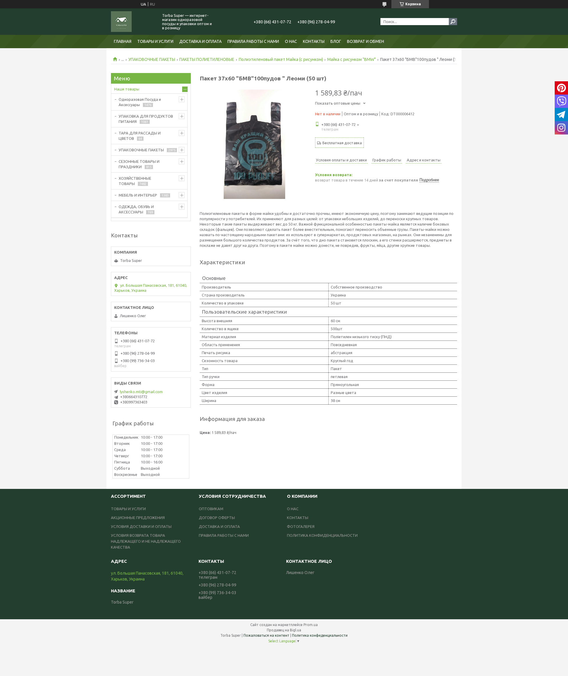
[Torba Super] (133, 21)
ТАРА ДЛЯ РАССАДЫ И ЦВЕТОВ (140, 135)
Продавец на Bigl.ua (284, 630)
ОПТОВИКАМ (211, 509)
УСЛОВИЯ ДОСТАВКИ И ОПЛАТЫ (141, 526)
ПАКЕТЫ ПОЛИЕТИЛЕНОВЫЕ (206, 59)
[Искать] (453, 21)
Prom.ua (311, 625)
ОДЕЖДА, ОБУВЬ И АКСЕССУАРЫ (136, 209)
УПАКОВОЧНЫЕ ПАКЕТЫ (151, 59)
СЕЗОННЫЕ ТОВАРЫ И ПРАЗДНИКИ (139, 164)
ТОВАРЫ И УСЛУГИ (155, 41)
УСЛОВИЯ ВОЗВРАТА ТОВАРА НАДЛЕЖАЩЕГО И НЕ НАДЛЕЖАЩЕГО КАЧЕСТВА (146, 541)
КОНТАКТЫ (314, 41)
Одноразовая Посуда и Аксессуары (140, 102)
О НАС (291, 41)
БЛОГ (335, 41)
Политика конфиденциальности (320, 635)
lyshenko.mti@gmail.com (141, 392)
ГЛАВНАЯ (122, 41)
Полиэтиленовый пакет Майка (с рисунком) (281, 59)
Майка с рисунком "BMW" (351, 59)
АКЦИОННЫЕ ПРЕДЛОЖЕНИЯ (138, 517)
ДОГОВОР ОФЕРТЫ (217, 517)
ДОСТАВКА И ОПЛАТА (200, 41)
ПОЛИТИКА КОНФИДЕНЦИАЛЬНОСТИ (322, 535)
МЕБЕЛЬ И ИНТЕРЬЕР (138, 195)
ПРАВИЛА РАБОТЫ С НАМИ (253, 41)
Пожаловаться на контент (266, 635)
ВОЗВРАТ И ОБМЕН (365, 41)
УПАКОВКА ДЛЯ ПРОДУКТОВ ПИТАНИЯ (146, 119)
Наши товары (126, 89)
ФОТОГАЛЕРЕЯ (300, 526)
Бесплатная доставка (342, 143)
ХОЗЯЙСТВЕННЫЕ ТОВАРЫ (135, 181)
